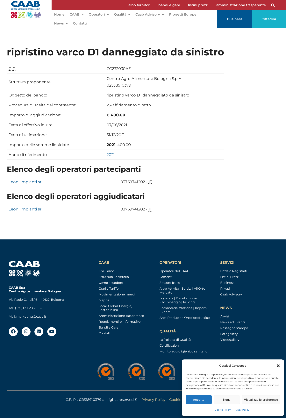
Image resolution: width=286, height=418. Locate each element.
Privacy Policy (241, 409)
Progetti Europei (183, 14)
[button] (278, 366)
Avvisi (224, 316)
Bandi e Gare (108, 327)
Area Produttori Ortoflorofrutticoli (185, 318)
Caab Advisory (147, 14)
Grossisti (166, 277)
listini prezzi (198, 5)
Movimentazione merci (117, 294)
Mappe (104, 300)
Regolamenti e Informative (120, 321)
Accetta (198, 399)
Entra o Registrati (233, 271)
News (59, 23)
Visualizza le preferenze (261, 399)
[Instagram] (26, 331)
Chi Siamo (106, 271)
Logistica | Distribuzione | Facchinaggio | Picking (179, 300)
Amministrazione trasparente (121, 316)
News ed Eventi (232, 322)
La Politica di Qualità (175, 340)
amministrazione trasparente (241, 5)
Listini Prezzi (229, 277)
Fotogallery (229, 334)
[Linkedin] (38, 331)
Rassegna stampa (234, 328)
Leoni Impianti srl (25, 182)
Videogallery (230, 340)
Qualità (120, 14)
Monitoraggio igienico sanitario (183, 351)
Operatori (97, 14)
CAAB (75, 14)
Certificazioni (170, 345)
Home (59, 14)
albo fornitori (139, 5)
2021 (111, 154)
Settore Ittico (170, 283)
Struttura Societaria (114, 277)
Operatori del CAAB (174, 271)
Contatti (80, 23)
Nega (227, 399)
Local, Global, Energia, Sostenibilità (115, 308)
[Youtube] (51, 331)
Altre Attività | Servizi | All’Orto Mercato (182, 290)
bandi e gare (169, 5)
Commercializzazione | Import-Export (183, 310)
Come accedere (111, 283)
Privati (225, 288)
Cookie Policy (223, 409)
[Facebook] (13, 331)
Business (227, 283)
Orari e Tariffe (109, 288)
